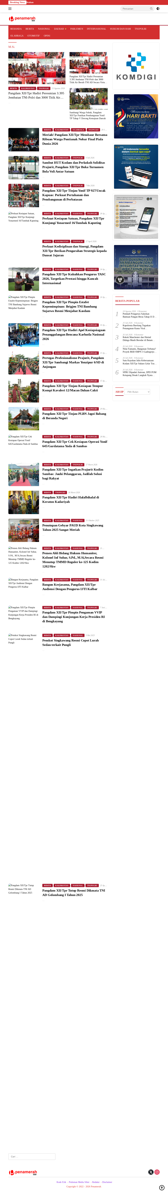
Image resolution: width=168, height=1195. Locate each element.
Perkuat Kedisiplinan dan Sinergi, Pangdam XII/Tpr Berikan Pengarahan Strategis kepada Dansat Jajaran (74, 251)
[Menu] (10, 8)
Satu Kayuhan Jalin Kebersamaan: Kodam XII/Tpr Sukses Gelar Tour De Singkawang (139, 362)
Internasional (96, 29)
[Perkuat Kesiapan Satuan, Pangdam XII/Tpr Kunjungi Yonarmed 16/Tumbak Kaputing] (23, 223)
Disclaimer (107, 1182)
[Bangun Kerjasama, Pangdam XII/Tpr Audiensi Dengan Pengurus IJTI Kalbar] (23, 589)
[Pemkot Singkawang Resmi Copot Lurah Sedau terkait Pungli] (23, 756)
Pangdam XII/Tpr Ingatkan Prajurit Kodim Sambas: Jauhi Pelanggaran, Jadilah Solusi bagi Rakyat (72, 474)
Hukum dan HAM (120, 29)
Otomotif (33, 36)
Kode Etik (61, 1182)
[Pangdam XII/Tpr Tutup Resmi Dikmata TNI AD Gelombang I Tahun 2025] (23, 1006)
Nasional (44, 29)
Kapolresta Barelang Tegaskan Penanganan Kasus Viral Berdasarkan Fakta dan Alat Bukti (138, 327)
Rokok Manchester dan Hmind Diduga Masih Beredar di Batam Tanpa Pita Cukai (138, 339)
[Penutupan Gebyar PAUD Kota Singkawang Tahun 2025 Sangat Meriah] (23, 530)
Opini (47, 36)
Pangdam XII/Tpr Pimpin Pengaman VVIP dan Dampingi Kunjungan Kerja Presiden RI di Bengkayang (73, 617)
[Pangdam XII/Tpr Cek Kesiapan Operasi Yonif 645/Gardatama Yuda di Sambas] (23, 446)
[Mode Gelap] (158, 8)
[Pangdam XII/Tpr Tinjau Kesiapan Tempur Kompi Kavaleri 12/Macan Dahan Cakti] (23, 390)
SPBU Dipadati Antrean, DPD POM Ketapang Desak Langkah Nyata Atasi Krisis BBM (139, 374)
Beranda (16, 29)
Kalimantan (27, 88)
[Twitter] (151, 1172)
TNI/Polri (141, 29)
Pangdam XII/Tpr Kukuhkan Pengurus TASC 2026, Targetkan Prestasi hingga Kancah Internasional (74, 278)
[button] (151, 8)
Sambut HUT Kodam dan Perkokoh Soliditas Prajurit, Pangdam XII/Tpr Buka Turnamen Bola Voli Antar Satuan (73, 167)
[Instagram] (157, 1172)
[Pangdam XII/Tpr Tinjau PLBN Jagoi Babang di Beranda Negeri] (23, 418)
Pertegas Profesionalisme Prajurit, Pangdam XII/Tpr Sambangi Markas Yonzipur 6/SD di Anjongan (73, 362)
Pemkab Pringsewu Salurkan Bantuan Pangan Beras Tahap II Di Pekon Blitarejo (139, 315)
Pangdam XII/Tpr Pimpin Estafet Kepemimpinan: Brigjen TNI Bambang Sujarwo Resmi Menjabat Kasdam (69, 306)
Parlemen (76, 29)
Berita (30, 29)
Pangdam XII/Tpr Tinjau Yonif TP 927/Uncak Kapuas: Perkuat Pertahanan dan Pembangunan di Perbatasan (73, 195)
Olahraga (16, 36)
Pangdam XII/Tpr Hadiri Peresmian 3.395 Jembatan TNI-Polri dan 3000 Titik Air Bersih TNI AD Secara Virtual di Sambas (36, 97)
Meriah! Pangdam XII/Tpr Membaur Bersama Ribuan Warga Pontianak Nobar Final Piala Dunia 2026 (74, 139)
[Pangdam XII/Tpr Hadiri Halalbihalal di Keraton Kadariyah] (23, 502)
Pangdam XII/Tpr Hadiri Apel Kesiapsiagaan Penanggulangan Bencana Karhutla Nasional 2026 (73, 334)
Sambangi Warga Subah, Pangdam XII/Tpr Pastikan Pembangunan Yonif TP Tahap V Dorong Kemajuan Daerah (88, 115)
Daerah (59, 29)
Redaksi (95, 1182)
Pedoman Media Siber (79, 1182)
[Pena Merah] (22, 18)
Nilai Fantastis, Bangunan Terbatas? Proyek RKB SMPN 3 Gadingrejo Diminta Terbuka (139, 350)
